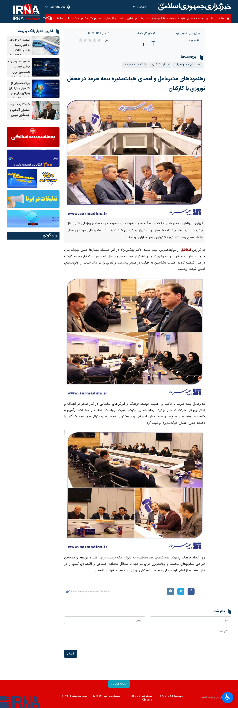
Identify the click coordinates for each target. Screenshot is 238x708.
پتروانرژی (211, 18)
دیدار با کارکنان (160, 64)
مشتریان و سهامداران (187, 64)
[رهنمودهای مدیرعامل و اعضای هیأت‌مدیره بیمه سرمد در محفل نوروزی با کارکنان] (134, 157)
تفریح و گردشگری (91, 18)
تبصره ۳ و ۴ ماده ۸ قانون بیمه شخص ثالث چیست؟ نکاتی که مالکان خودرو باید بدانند (19, 53)
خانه (221, 18)
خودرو (181, 18)
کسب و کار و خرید (113, 18)
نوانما (60, 18)
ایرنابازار (186, 250)
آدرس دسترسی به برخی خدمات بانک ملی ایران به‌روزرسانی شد (19, 69)
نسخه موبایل (119, 683)
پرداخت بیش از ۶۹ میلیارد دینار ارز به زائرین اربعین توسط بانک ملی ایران (19, 94)
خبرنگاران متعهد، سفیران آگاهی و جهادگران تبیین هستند (20, 112)
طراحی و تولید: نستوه (212, 697)
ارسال (70, 653)
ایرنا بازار (194, 7)
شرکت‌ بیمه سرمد (135, 64)
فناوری (129, 18)
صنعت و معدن (195, 18)
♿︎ (227, 697)
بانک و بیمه (158, 18)
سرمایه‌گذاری (142, 18)
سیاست (171, 18)
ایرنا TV (47, 18)
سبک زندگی (72, 18)
